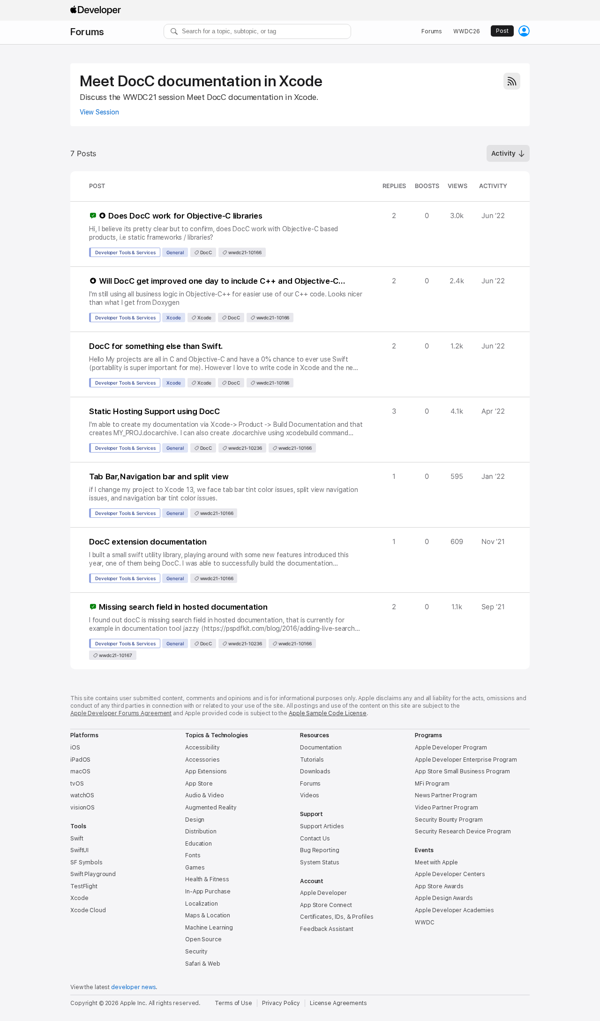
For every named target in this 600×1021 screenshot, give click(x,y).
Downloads (315, 771)
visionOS (82, 807)
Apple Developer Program (451, 747)
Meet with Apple (436, 862)
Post (502, 31)
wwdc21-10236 (244, 448)
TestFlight (84, 886)
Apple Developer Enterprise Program (466, 759)
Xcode (173, 317)
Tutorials (312, 759)
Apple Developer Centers (450, 874)
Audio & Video (204, 795)
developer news (133, 987)
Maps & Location (207, 915)
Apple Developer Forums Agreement (121, 713)
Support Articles (322, 826)
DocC (205, 252)
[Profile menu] (524, 31)
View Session (99, 112)
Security (196, 951)
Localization (201, 903)
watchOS (82, 795)
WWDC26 (466, 31)
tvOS (77, 783)
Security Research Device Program (463, 831)
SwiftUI (79, 850)
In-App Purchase (208, 891)
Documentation (320, 747)
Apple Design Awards (444, 898)
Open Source (203, 939)
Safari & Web (202, 963)
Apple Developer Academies (454, 910)
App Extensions (206, 771)
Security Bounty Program (449, 820)
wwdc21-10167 (115, 655)
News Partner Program (446, 795)
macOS (80, 771)
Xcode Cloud (88, 910)
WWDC (425, 922)
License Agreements (338, 1003)
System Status (319, 862)
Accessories (202, 759)
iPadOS (80, 759)
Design (194, 820)
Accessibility (202, 747)
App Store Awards (439, 886)
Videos (309, 795)
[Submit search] (174, 31)
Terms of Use (233, 1003)
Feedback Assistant (326, 929)
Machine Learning (209, 927)
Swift (76, 838)
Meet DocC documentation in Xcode (201, 81)
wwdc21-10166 (244, 252)
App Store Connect (326, 905)
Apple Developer (323, 893)
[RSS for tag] (511, 81)
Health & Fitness (207, 879)
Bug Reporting (319, 850)
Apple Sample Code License (328, 713)
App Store (199, 783)
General (174, 252)
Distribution (201, 831)
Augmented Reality (211, 807)
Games (194, 867)
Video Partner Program (446, 807)
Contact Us (315, 838)
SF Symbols (86, 862)
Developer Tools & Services (125, 252)
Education (198, 843)
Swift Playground (93, 874)
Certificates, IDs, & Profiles (337, 917)
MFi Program (432, 783)
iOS (75, 747)
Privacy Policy (281, 1003)
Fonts (192, 855)
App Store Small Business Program (462, 771)
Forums (87, 32)
